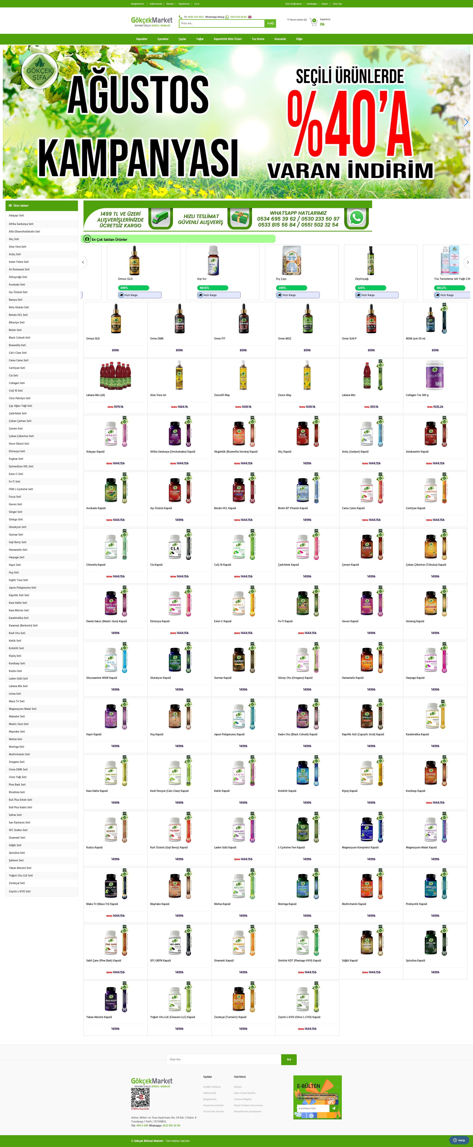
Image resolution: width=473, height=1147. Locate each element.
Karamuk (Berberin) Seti (23, 626)
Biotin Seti (15, 330)
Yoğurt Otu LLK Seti (21, 876)
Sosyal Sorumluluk (213, 1105)
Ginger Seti (15, 512)
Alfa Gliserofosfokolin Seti (24, 232)
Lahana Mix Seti (18, 686)
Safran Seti (15, 815)
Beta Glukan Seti (19, 307)
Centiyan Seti (17, 368)
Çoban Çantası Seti (20, 421)
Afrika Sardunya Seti (21, 224)
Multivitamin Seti (19, 754)
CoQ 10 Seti (16, 391)
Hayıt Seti (15, 565)
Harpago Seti (16, 557)
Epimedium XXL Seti (21, 466)
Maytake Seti (17, 732)
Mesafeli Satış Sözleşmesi (247, 1111)
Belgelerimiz (137, 4)
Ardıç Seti (15, 254)
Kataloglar (312, 4)
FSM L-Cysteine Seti (21, 489)
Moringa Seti (16, 747)
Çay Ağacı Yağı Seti (20, 406)
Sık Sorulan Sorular (213, 1111)
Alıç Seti (14, 239)
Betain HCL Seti (18, 315)
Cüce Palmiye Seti (19, 398)
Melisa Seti (15, 739)
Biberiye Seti (17, 322)
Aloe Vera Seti (17, 247)
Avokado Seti (17, 285)
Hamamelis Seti (18, 550)
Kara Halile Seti (18, 603)
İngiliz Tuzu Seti (18, 580)
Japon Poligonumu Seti (22, 588)
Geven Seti (15, 504)
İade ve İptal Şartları (245, 1093)
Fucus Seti (15, 497)
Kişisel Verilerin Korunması (248, 1105)
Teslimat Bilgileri (243, 1099)
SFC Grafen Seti (18, 830)
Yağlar (200, 39)
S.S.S (196, 4)
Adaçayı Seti (16, 215)
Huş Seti (14, 573)
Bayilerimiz (184, 4)
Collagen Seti (17, 383)
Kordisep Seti (17, 663)
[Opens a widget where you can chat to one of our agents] (459, 1140)
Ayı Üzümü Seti (18, 292)
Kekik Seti (15, 641)
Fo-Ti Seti (14, 482)
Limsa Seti (15, 694)
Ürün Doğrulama (293, 4)
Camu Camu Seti (18, 360)
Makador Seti (17, 716)
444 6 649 (142, 1126)
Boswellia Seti (17, 345)
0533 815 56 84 (238, 17)
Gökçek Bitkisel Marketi (148, 1141)
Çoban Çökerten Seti (21, 436)
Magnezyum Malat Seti (23, 709)
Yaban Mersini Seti (20, 868)
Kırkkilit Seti (16, 648)
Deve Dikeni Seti (19, 444)
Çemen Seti (16, 429)
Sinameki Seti (17, 838)
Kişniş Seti (15, 656)
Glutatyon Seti (17, 527)
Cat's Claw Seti (18, 353)
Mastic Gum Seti (19, 724)
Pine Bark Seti (17, 785)
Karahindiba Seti (19, 618)
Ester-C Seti (16, 474)
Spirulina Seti (17, 853)
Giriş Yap (337, 4)
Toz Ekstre (258, 39)
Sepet (324, 4)
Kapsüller (141, 39)
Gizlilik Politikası (212, 1087)
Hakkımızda (156, 4)
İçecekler (163, 39)
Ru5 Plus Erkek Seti (20, 800)
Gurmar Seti (16, 535)
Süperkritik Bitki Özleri (228, 39)
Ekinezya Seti (17, 451)
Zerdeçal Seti (17, 883)
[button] (252, 17)
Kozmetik (280, 39)
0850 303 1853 (196, 17)
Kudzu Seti (15, 671)
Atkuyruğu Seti (18, 277)
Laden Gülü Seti (18, 679)
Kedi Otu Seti (17, 633)
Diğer (299, 39)
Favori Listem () (298, 19)
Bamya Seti (15, 300)
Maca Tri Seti (17, 701)
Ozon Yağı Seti (18, 777)
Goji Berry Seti (17, 542)
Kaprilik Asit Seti (19, 595)
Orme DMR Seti (18, 770)
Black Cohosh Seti (19, 338)
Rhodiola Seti (17, 792)
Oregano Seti (17, 762)
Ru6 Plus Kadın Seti (20, 807)
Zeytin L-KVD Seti (20, 891)
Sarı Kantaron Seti (19, 823)
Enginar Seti (16, 459)
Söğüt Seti (15, 845)
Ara (269, 23)
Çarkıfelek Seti (18, 413)
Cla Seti (13, 376)
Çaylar (182, 39)
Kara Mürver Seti (19, 610)
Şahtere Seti (16, 860)
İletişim (170, 4)
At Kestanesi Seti (19, 269)
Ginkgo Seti (16, 519)
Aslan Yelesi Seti (19, 262)
